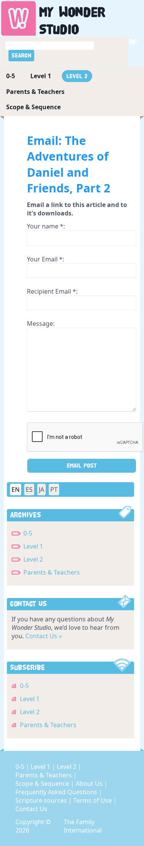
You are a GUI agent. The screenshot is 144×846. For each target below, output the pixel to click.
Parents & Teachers (35, 91)
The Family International (83, 826)
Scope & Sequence (33, 107)
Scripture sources (41, 800)
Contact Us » (43, 636)
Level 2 (77, 76)
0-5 (10, 76)
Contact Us (31, 809)
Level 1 (40, 76)
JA (41, 489)
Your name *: (46, 226)
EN (16, 489)
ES (29, 489)
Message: (41, 323)
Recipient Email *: (52, 291)
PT (54, 489)
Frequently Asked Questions (57, 792)
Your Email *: (45, 259)
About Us (90, 783)
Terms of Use (93, 800)
